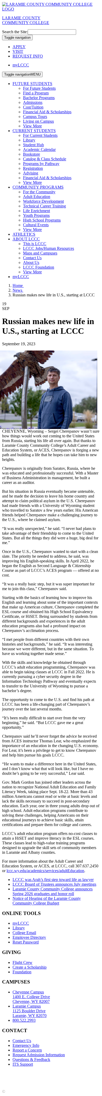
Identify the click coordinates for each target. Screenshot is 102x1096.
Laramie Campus (30, 1011)
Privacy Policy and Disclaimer (52, 1073)
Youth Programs (36, 215)
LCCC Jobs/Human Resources (48, 248)
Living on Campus (38, 121)
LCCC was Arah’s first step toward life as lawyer (53, 879)
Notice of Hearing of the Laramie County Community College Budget (47, 900)
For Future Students (39, 88)
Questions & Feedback (31, 1059)
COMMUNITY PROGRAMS (38, 187)
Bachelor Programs (39, 97)
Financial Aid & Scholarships (47, 112)
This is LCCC (34, 243)
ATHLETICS (24, 234)
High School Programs (42, 220)
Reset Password (26, 942)
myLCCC (21, 65)
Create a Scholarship (30, 967)
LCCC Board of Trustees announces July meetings (54, 884)
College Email (24, 932)
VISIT (18, 51)
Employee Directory (29, 937)
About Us (31, 262)
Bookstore (31, 154)
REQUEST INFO (28, 56)
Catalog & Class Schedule (44, 159)
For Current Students (40, 135)
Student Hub (33, 145)
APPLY (19, 46)
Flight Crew (22, 962)
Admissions (32, 102)
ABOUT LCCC (26, 239)
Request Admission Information (39, 1055)
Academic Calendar (39, 149)
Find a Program (36, 93)
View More (32, 126)
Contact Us (32, 258)
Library (29, 140)
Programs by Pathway (41, 163)
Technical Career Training (44, 206)
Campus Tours (35, 116)
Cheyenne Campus (31, 997)
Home (18, 285)
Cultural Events (36, 225)
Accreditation (13, 1073)
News (18, 290)
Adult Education (36, 196)
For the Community (39, 192)
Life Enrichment (36, 210)
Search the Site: (15, 32)
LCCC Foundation (38, 267)
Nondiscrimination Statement (26, 1078)
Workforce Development (43, 201)
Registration (33, 168)
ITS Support (23, 1064)
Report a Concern (27, 1050)
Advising (30, 173)
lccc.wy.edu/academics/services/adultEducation (45, 870)
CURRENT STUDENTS (34, 130)
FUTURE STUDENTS (32, 83)
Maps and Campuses (40, 253)
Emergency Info (26, 1045)
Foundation (22, 972)
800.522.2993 (24, 1020)
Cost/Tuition (33, 107)
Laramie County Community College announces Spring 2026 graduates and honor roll (53, 891)
